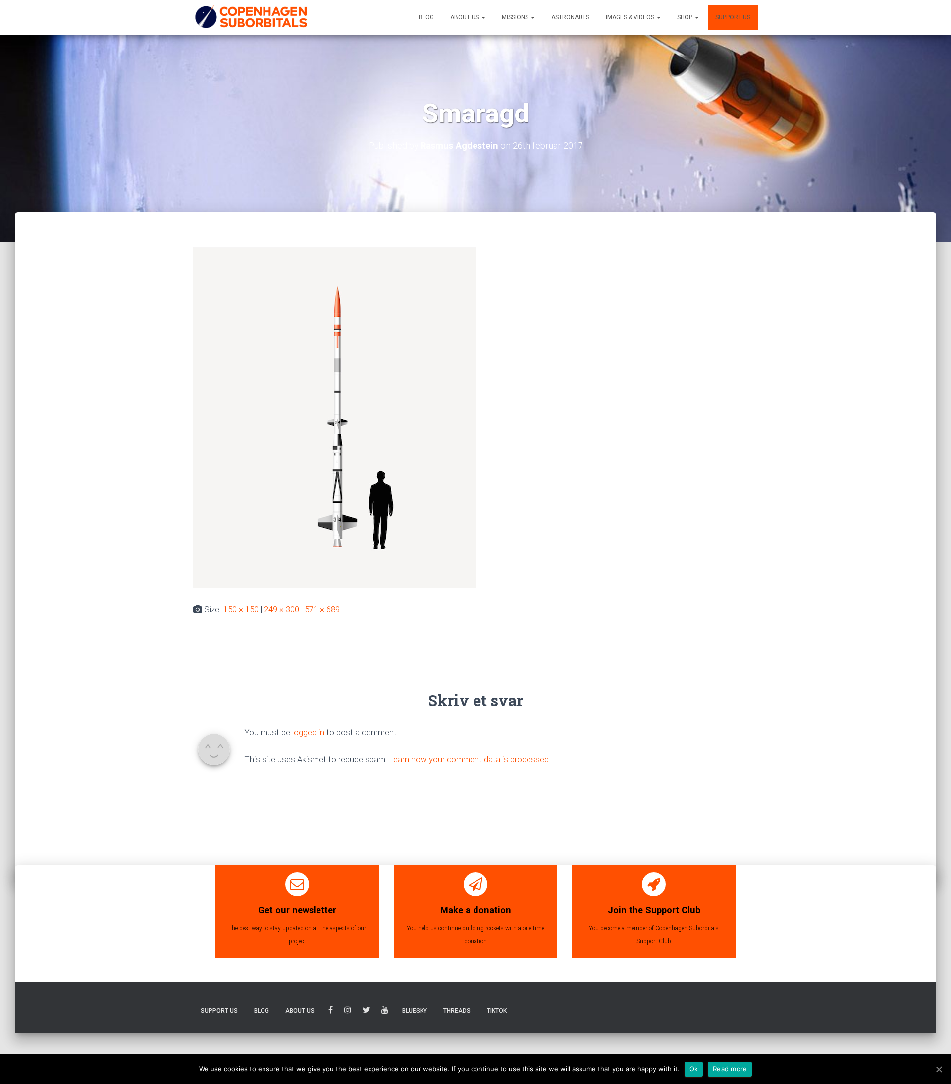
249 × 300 (281, 609)
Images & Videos (631, 17)
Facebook (330, 1011)
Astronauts (570, 17)
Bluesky (414, 1010)
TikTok (497, 1010)
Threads (457, 1010)
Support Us (732, 17)
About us (465, 17)
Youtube (384, 1011)
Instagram (347, 1011)
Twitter (366, 1011)
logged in (308, 732)
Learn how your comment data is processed (469, 759)
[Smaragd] (334, 417)
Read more (730, 1069)
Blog (426, 17)
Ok (693, 1069)
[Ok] (939, 1069)
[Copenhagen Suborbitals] (250, 17)
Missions (516, 17)
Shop (685, 17)
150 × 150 (241, 609)
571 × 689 (322, 609)
